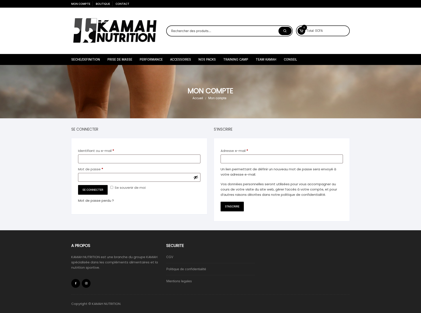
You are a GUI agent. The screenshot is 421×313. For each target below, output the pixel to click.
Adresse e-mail (243, 150)
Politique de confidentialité (186, 269)
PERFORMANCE (151, 59)
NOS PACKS (207, 59)
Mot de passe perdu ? (96, 200)
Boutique (103, 3)
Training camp (235, 59)
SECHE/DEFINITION (85, 59)
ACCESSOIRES (180, 59)
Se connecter (92, 189)
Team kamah (266, 59)
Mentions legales (179, 281)
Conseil (290, 59)
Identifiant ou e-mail (105, 150)
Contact (122, 3)
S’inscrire (232, 206)
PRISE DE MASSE (119, 59)
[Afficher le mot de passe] (195, 177)
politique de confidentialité (303, 194)
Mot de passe (99, 169)
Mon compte (80, 3)
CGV (169, 257)
